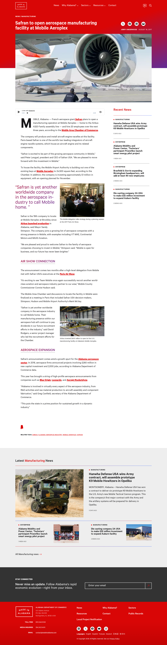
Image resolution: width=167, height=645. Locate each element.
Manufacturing (28, 17)
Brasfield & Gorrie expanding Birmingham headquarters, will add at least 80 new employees (128, 173)
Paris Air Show (67, 274)
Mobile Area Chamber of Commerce (80, 130)
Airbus (35, 435)
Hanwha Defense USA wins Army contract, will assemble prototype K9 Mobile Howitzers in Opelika (130, 126)
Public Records (135, 614)
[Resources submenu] (105, 5)
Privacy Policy (114, 639)
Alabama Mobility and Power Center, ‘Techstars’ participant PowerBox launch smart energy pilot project (127, 150)
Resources (82, 614)
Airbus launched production (35, 224)
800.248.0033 (41, 622)
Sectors (132, 608)
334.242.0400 (40, 628)
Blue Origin (45, 380)
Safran (78, 119)
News (17, 17)
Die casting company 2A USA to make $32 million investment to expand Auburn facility (129, 196)
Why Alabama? (110, 608)
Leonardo (57, 380)
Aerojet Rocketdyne (77, 380)
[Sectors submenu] (90, 5)
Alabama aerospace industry (50, 435)
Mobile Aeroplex (45, 171)
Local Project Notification (89, 620)
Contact (106, 614)
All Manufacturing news (27, 554)
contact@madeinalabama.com (46, 633)
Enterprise (120, 142)
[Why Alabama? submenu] (77, 5)
